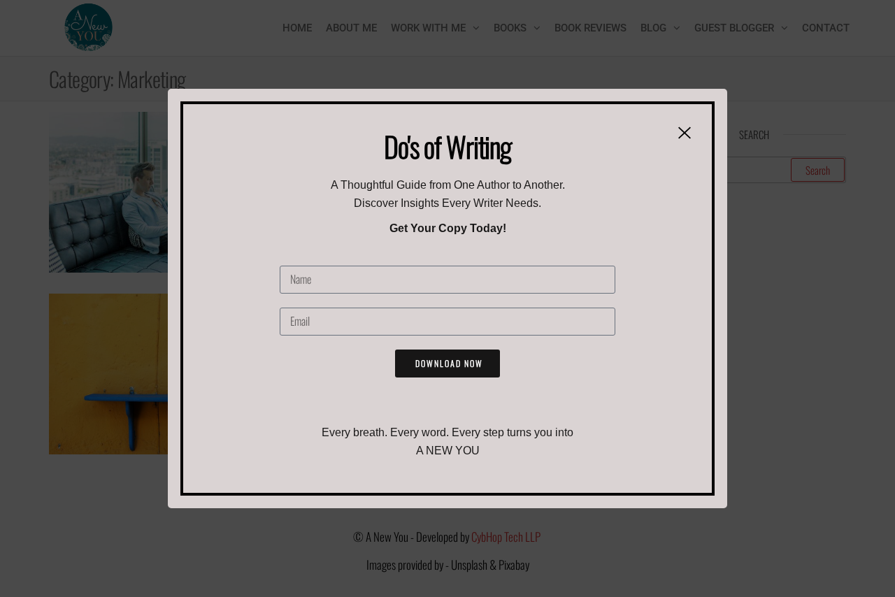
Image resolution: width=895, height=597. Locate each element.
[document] (447, 298)
